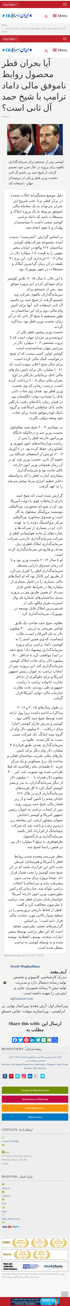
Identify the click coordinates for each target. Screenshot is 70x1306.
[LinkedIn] (32, 1040)
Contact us (6, 1196)
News (31, 1064)
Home (4, 25)
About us (6, 1188)
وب (38, 1057)
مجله (42, 1057)
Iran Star (5, 1064)
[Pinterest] (26, 1040)
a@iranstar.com (21, 998)
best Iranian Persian (20, 1064)
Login (4, 1211)
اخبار (11, 1057)
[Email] (49, 1040)
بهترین (48, 1057)
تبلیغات (33, 1060)
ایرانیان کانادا (21, 1057)
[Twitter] (21, 1040)
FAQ (4, 1203)
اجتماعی (41, 1060)
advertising (40, 1064)
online (59, 1064)
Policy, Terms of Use (11, 1219)
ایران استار (56, 1057)
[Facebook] (15, 1040)
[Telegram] (38, 1040)
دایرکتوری (31, 1057)
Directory (42, 1068)
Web (35, 1068)
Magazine (51, 1064)
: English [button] (9, 4)
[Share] (55, 1040)
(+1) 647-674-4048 (10, 1141)
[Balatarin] (43, 1040)
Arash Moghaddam (25, 966)
